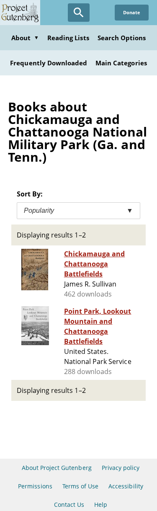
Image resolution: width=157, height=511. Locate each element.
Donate (131, 12)
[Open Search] (79, 12)
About (25, 38)
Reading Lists (68, 38)
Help (100, 504)
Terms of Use (80, 486)
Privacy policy (121, 468)
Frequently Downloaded (48, 63)
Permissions (35, 486)
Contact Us (69, 504)
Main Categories (121, 63)
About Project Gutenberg (57, 468)
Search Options (122, 38)
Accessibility (125, 486)
